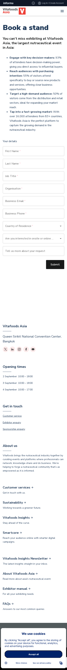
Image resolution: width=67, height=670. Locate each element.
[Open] (60, 226)
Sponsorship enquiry (14, 429)
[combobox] (28, 226)
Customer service (12, 416)
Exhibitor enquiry (12, 422)
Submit (55, 264)
